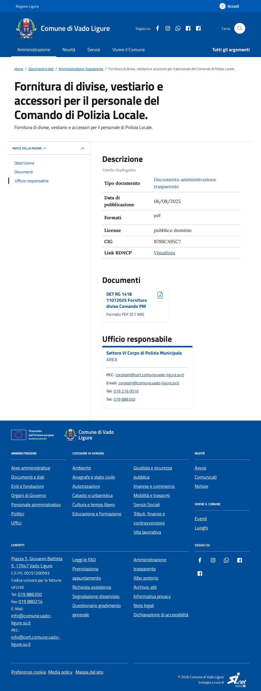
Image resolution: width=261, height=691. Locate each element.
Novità (68, 49)
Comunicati (206, 477)
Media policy (60, 672)
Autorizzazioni (86, 486)
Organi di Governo (28, 495)
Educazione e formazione (96, 513)
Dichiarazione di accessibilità (161, 614)
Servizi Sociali (147, 504)
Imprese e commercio (154, 486)
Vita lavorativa (147, 532)
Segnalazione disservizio (96, 596)
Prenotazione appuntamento (86, 573)
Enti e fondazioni (27, 486)
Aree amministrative (30, 467)
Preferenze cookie (28, 672)
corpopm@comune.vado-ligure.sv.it (149, 383)
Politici (17, 513)
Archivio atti (145, 587)
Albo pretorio (146, 578)
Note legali (144, 605)
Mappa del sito (89, 672)
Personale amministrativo (36, 504)
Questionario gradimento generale (96, 610)
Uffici (16, 522)
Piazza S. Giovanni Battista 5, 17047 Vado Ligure (36, 562)
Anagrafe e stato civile (93, 477)
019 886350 (124, 399)
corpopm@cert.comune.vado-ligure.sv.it (150, 375)
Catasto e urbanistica (92, 495)
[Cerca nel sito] (239, 28)
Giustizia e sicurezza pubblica (153, 472)
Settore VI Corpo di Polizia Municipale (144, 353)
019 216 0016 (126, 391)
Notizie (201, 486)
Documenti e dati (27, 477)
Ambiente (81, 467)
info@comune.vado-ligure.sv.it (31, 619)
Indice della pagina (27, 148)
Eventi (201, 518)
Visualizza (164, 253)
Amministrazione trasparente (150, 564)
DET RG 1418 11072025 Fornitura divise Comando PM (126, 300)
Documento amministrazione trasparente (185, 183)
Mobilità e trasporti (152, 495)
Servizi (93, 49)
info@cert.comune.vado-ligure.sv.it (35, 641)
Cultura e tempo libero (93, 504)
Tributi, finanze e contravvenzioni (149, 518)
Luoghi (201, 527)
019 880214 (31, 601)
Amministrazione (33, 49)
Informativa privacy (152, 596)
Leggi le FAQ (84, 559)
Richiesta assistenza (91, 587)
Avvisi (200, 467)
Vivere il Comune (128, 49)
